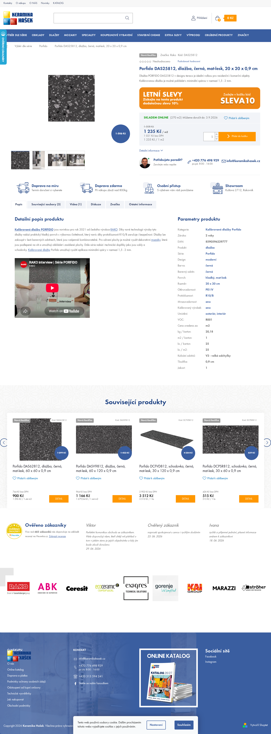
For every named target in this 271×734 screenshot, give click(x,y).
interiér (221, 313)
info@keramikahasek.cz (243, 161)
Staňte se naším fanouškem (93, 683)
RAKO (114, 229)
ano (208, 301)
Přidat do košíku (240, 136)
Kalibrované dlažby (39, 250)
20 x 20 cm (213, 283)
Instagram (210, 661)
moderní (211, 259)
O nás (10, 663)
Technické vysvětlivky (19, 693)
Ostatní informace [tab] (140, 204)
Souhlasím (184, 725)
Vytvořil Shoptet (259, 725)
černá (209, 265)
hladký (210, 277)
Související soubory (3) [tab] (46, 204)
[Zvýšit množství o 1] (216, 134)
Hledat (127, 18)
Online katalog (15, 669)
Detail (58, 499)
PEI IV (209, 289)
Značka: (168, 55)
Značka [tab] (115, 204)
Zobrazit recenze (57, 536)
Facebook (210, 656)
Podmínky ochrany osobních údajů (26, 681)
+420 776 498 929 (205, 160)
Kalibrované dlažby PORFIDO (34, 229)
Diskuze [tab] (96, 204)
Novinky (45, 3)
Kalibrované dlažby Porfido (223, 229)
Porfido (210, 253)
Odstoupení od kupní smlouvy (23, 687)
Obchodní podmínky (18, 705)
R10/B (210, 295)
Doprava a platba (17, 675)
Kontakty (8, 3)
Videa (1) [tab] (76, 204)
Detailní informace (149, 150)
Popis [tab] (18, 204)
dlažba (210, 247)
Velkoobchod (14, 657)
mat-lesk (221, 277)
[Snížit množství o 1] (216, 139)
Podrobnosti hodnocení (189, 61)
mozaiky (155, 240)
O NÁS (33, 3)
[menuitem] (16, 35)
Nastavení (156, 725)
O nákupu (21, 3)
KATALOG (58, 3)
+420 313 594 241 (91, 676)
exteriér (210, 313)
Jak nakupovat (15, 699)
